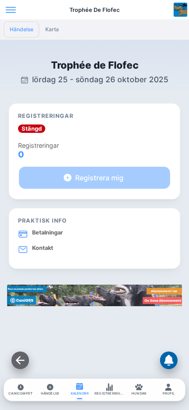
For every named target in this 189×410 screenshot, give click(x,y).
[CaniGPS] (94, 303)
